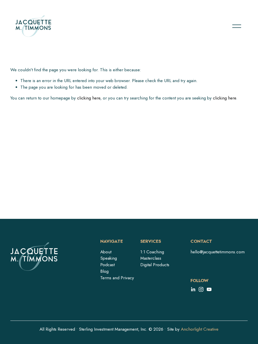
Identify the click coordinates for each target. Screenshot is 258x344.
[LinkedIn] (193, 289)
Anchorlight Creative (199, 329)
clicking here (88, 98)
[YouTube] (209, 289)
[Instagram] (201, 289)
